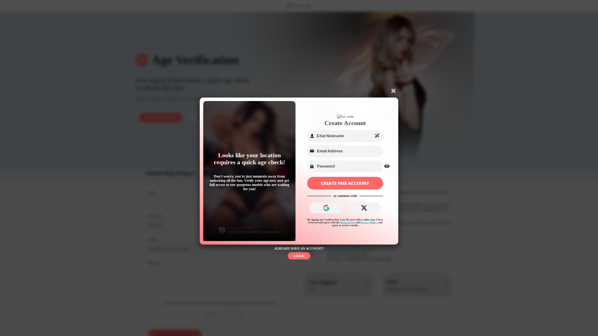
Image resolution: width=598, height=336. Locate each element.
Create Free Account (345, 183)
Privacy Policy (368, 222)
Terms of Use (347, 222)
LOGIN (299, 256)
